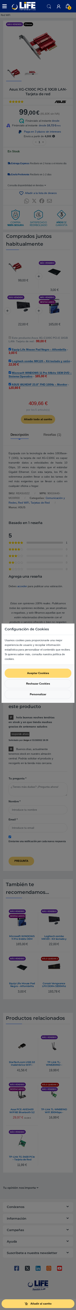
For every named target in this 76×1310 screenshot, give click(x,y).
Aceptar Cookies (38, 673)
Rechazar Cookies (38, 683)
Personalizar (38, 694)
